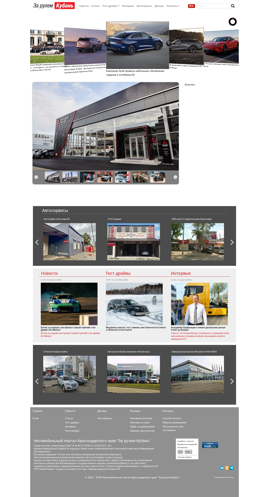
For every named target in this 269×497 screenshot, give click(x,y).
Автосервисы (144, 5)
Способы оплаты (171, 418)
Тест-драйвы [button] (109, 5)
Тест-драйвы (118, 273)
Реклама (135, 410)
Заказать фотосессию (142, 430)
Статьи (95, 5)
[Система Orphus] (187, 448)
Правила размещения (174, 422)
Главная (37, 410)
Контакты (167, 410)
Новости (84, 5)
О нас (36, 418)
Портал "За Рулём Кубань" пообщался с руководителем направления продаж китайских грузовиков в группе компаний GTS (200, 336)
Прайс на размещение (142, 426)
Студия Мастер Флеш (223, 477)
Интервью (128, 5)
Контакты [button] (172, 5)
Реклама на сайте (140, 422)
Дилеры (159, 5)
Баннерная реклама (141, 418)
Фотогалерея (72, 430)
